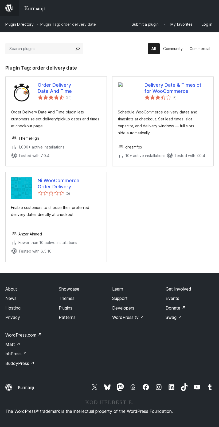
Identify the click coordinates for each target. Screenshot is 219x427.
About (11, 289)
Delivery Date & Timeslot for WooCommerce (172, 88)
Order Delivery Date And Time (55, 88)
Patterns (67, 317)
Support (120, 298)
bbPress (16, 353)
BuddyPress (19, 363)
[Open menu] (210, 8)
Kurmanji (26, 387)
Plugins (65, 308)
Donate (176, 308)
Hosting (13, 308)
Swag (174, 317)
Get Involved (178, 289)
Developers (123, 308)
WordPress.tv (128, 317)
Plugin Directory (19, 24)
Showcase (69, 289)
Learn (117, 289)
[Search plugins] (77, 48)
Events (172, 298)
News (11, 298)
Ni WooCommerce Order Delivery (58, 183)
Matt (12, 344)
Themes (67, 298)
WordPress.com (23, 335)
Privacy (12, 317)
